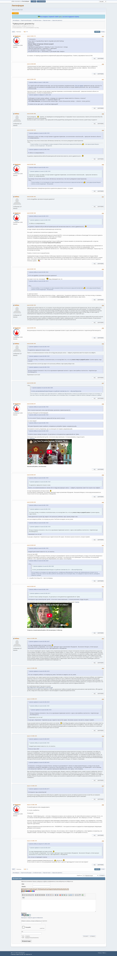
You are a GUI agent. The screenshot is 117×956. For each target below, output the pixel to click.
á (21, 892)
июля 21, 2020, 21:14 (31, 36)
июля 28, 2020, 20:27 (31, 474)
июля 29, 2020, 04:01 (31, 545)
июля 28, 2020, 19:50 (31, 305)
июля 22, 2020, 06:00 (31, 64)
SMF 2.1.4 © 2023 (14, 952)
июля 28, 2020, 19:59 (31, 343)
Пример (77, 602)
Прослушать (24, 917)
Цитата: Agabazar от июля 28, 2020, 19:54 (39, 367)
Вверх (13, 869)
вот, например (31, 438)
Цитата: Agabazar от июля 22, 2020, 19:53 (39, 133)
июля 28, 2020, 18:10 (31, 130)
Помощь (100, 952)
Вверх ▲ (104, 952)
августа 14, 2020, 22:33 (32, 785)
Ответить (97, 31)
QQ (94, 58)
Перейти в (79, 875)
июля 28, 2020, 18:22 (31, 164)
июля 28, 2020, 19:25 (31, 269)
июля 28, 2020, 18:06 (31, 113)
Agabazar (18, 36)
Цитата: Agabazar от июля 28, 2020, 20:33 (39, 671)
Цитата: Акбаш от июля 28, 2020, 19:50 (38, 407)
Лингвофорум (18, 5)
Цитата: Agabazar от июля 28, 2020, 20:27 (39, 641)
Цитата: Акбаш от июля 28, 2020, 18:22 (38, 272)
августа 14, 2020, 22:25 (32, 735)
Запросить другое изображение (35, 917)
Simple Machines (21, 952)
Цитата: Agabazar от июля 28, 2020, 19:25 (39, 346)
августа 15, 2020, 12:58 (32, 804)
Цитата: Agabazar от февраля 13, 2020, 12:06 (40, 95)
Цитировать (100, 58)
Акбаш (17, 114)
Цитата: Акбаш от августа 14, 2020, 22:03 (39, 843)
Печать (103, 31)
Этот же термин (79, 85)
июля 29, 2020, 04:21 (31, 586)
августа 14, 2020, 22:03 (32, 638)
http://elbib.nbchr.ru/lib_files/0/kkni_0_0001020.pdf (40, 687)
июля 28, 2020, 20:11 (31, 403)
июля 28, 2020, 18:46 (31, 213)
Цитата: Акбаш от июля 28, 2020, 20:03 (38, 560)
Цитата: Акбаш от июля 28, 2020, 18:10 (38, 167)
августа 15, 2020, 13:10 (32, 840)
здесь (60, 16)
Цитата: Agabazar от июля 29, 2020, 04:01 (39, 739)
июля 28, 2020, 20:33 (31, 502)
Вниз (13, 31)
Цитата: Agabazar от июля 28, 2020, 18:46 (43, 387)
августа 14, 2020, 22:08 (32, 668)
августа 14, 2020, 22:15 (32, 699)
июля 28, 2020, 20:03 (31, 383)
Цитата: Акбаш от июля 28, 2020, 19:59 (38, 478)
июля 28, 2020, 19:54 (31, 327)
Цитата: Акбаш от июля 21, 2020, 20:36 (38, 82)
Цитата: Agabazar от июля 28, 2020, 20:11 (40, 593)
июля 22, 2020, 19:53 (31, 79)
